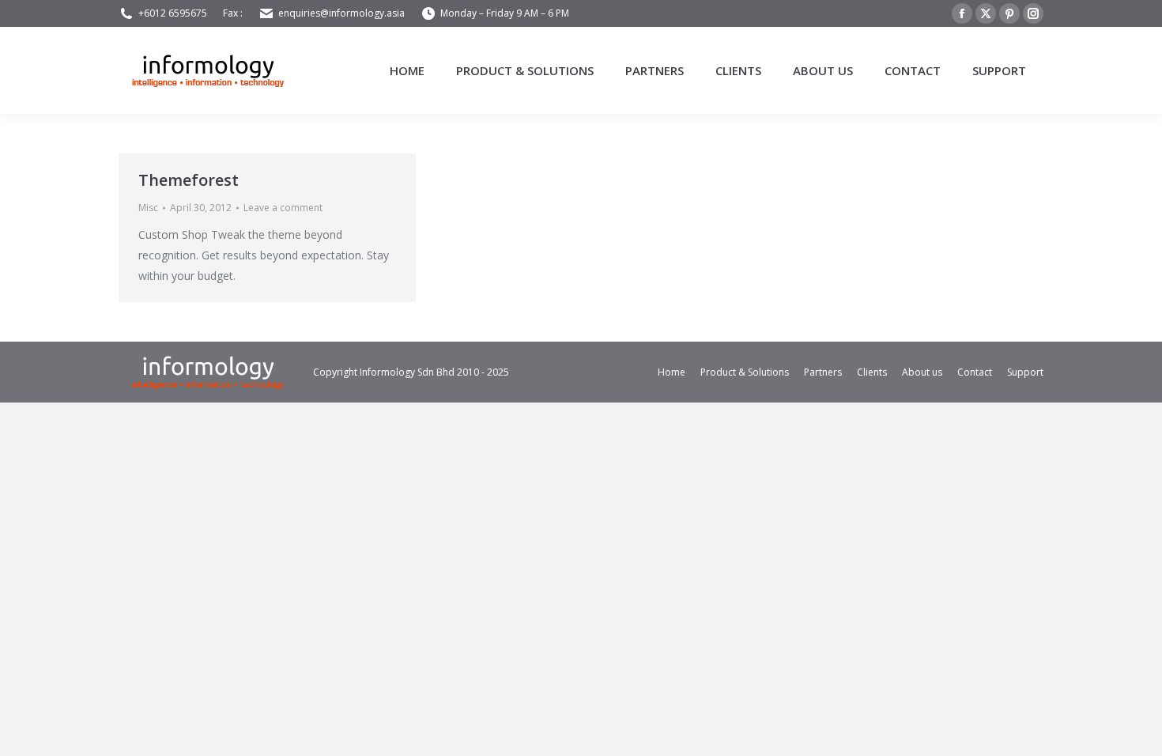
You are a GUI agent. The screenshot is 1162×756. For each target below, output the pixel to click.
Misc (148, 207)
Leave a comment (283, 207)
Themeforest (188, 180)
